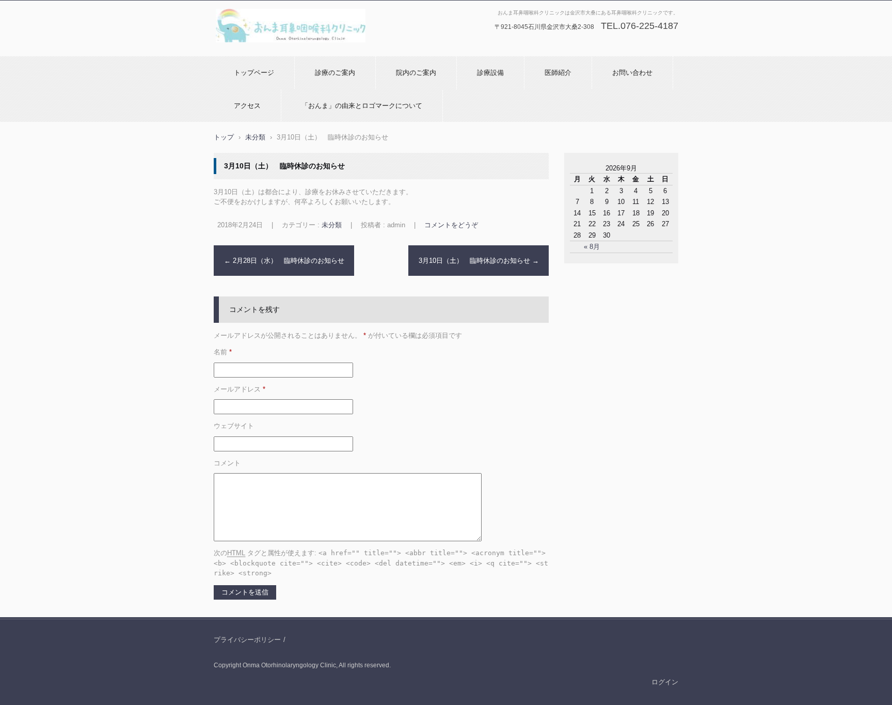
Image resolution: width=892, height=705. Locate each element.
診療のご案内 (335, 72)
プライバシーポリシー (247, 640)
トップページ (254, 72)
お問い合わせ (632, 72)
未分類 (332, 225)
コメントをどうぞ (451, 225)
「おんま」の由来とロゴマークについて (361, 105)
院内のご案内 (416, 72)
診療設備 (490, 72)
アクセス (247, 105)
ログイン (664, 682)
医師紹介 (558, 72)
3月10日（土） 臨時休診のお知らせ (479, 260)
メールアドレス (239, 389)
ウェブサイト (234, 426)
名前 (223, 352)
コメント (227, 463)
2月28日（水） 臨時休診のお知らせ (284, 260)
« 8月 (592, 246)
